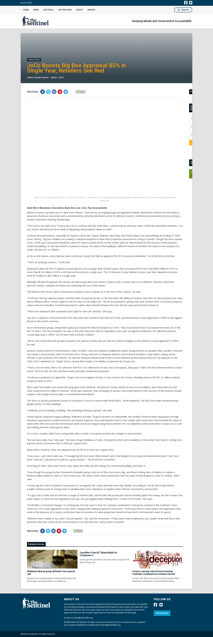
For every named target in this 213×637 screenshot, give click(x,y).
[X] (48, 91)
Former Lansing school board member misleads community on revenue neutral (153, 572)
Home (26, 10)
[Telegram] (65, 91)
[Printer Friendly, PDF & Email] (80, 91)
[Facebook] (42, 91)
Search (185, 9)
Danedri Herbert (41, 77)
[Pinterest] (60, 91)
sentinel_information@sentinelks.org (104, 625)
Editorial (48, 10)
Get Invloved (162, 613)
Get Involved (65, 10)
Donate (91, 10)
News (36, 10)
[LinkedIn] (54, 91)
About (79, 10)
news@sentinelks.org (83, 617)
